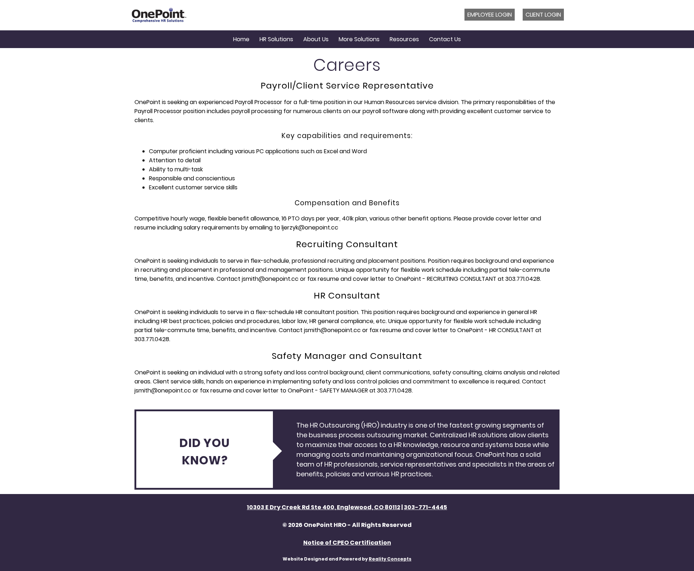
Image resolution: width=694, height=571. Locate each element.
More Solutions (359, 39)
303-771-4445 (425, 507)
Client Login (543, 14)
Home (241, 39)
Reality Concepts (390, 559)
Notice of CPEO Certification (347, 542)
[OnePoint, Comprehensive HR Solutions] (159, 15)
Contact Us (445, 39)
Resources (404, 39)
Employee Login (489, 14)
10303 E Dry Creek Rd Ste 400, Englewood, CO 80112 (323, 507)
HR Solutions (276, 39)
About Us (316, 39)
